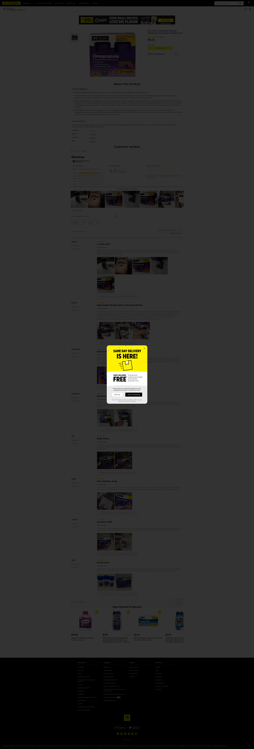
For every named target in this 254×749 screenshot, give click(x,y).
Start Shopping (134, 394)
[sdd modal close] (144, 348)
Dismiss (117, 394)
